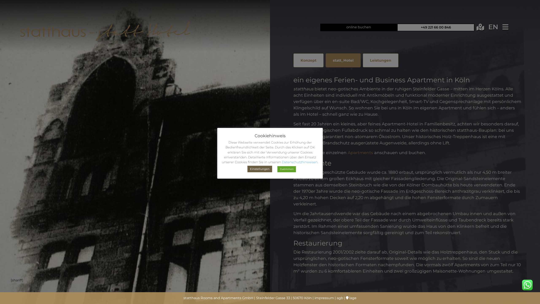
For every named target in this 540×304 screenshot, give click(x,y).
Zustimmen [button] (286, 169)
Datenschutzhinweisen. (300, 162)
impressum (324, 298)
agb (340, 298)
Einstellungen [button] (260, 169)
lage (352, 298)
